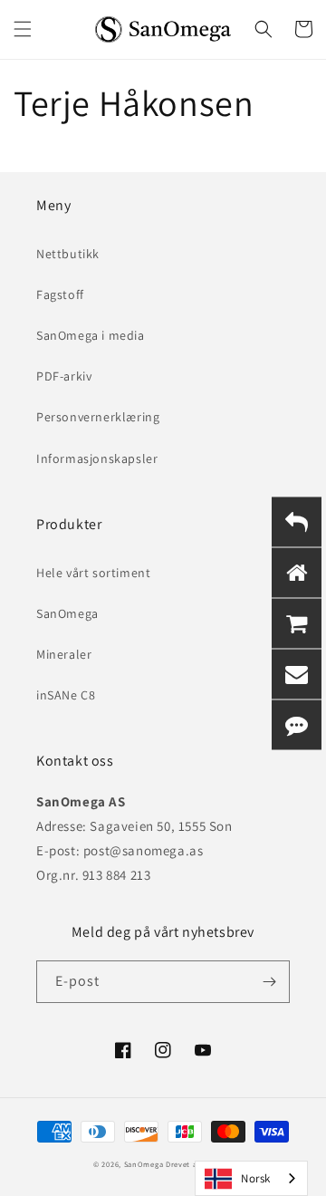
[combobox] (251, 1178)
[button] (23, 29)
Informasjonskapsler (97, 458)
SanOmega (67, 613)
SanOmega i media (90, 335)
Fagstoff (60, 294)
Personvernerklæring (97, 417)
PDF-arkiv (63, 376)
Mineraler (63, 654)
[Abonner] (269, 981)
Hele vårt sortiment (93, 572)
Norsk (256, 1178)
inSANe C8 (65, 695)
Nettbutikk (68, 254)
